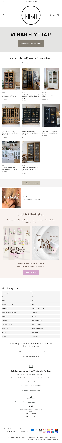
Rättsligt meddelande (52, 439)
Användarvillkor (54, 437)
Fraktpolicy (31, 439)
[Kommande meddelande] (59, 2)
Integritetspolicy (44, 437)
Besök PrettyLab (31, 272)
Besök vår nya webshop (30, 43)
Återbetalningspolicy (32, 437)
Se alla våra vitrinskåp (31, 183)
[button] (3, 15)
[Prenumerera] (44, 351)
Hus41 (14, 437)
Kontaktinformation (40, 439)
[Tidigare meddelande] (3, 2)
